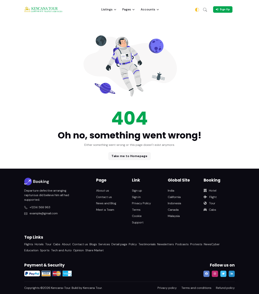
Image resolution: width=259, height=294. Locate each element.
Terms (136, 210)
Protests (196, 244)
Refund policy (225, 288)
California (174, 197)
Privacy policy (167, 288)
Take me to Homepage (129, 156)
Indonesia (174, 203)
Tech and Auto (61, 250)
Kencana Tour (92, 288)
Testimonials (147, 244)
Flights (28, 244)
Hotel (212, 191)
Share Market (94, 250)
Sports (44, 250)
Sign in (136, 197)
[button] (205, 9)
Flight (213, 197)
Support (138, 222)
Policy (133, 244)
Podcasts (182, 244)
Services (104, 244)
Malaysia (174, 216)
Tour (211, 203)
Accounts (148, 9)
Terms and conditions (196, 288)
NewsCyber (212, 244)
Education (31, 250)
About (66, 244)
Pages (126, 9)
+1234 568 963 (39, 207)
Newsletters (165, 244)
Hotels (39, 244)
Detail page (119, 244)
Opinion (78, 250)
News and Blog (106, 203)
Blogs (93, 244)
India (171, 191)
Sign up (137, 191)
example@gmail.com (43, 213)
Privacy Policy (141, 203)
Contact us (104, 197)
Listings (106, 9)
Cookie (137, 216)
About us (102, 191)
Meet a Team (105, 210)
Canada (173, 210)
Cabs (212, 210)
